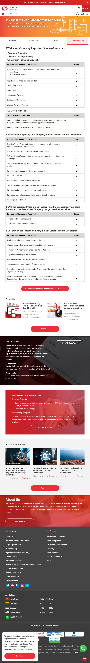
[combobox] (13, 14)
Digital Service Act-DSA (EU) (17, 553)
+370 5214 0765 (31, 603)
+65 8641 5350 (16, 617)
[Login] (82, 14)
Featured (12, 40)
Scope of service (77, 40)
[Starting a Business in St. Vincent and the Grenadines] (72, 456)
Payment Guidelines (13, 561)
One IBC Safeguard (13, 572)
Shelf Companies (54, 541)
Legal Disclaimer (12, 576)
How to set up (34, 40)
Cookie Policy (11, 557)
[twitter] (27, 585)
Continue (20, 656)
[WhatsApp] (83, 648)
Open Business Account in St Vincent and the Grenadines (44, 470)
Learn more (20, 521)
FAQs (49, 561)
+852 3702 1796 (31, 599)
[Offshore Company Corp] (10, 8)
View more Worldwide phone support (44, 625)
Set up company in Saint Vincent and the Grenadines (45, 289)
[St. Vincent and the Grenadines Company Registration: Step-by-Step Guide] (17, 456)
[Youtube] (12, 585)
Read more (26, 478)
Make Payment (53, 553)
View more (45, 329)
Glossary (50, 549)
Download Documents (56, 537)
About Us (9, 537)
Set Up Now (85, 8)
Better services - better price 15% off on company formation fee (74, 306)
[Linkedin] (17, 585)
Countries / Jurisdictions (57, 545)
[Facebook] (7, 585)
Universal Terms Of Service (17, 541)
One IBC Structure (54, 557)
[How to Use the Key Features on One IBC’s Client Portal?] (13, 310)
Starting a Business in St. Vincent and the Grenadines (71, 470)
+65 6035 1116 (31, 608)
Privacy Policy (11, 549)
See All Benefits (69, 343)
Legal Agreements (13, 545)
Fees (56, 40)
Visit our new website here (57, 2)
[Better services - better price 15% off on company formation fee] (54, 310)
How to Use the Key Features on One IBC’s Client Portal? (32, 305)
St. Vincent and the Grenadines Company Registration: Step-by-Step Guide (15, 471)
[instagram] (22, 585)
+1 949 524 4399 (31, 612)
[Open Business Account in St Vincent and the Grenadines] (45, 456)
